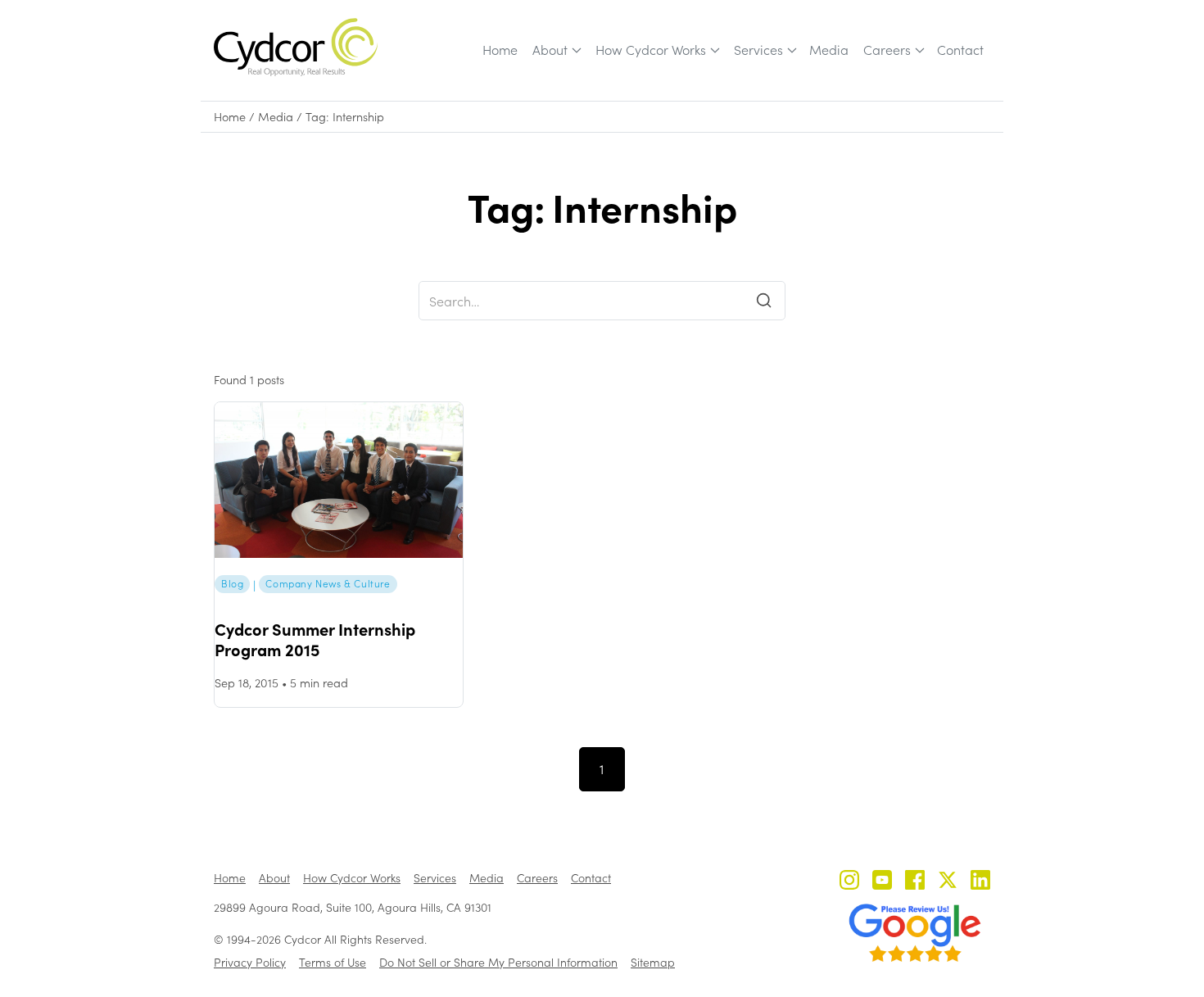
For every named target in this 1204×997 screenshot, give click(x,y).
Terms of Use (332, 962)
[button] (555, 50)
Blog (232, 583)
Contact (960, 49)
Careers (887, 49)
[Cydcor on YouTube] (882, 882)
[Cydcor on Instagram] (849, 882)
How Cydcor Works (650, 49)
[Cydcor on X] (947, 882)
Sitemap (653, 962)
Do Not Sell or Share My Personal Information (498, 962)
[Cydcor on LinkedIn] (980, 882)
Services (758, 49)
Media (829, 49)
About (550, 49)
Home (500, 49)
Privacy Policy (250, 962)
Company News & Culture (327, 583)
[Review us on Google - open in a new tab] (914, 933)
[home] (296, 47)
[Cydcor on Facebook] (915, 882)
